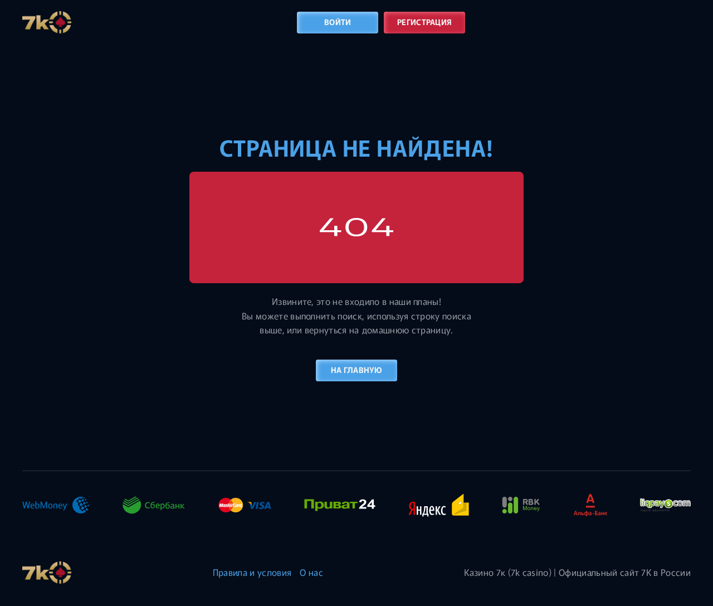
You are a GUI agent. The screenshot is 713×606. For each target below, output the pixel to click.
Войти (337, 21)
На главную (356, 369)
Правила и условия (252, 572)
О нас (311, 572)
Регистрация (424, 21)
